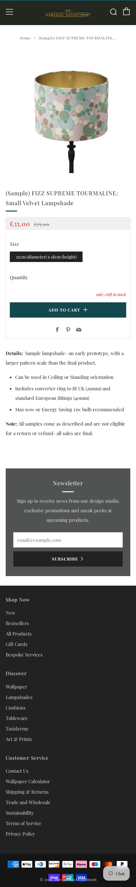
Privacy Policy (20, 833)
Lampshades (19, 697)
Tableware (17, 718)
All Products (19, 633)
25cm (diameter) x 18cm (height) (46, 256)
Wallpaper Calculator (28, 781)
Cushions (16, 707)
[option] (68, 110)
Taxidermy (17, 728)
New (10, 612)
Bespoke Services (24, 654)
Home (25, 38)
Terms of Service (23, 823)
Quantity (19, 277)
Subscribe (65, 558)
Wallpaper (16, 686)
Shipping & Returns (27, 792)
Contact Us (17, 771)
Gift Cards (17, 644)
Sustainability (20, 813)
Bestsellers (17, 623)
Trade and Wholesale (28, 802)
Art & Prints (19, 739)
